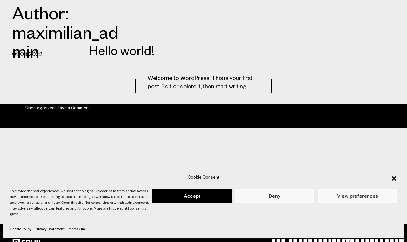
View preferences (357, 196)
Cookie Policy (20, 229)
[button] (394, 178)
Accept (192, 196)
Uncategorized (40, 108)
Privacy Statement (50, 229)
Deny (275, 196)
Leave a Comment (72, 108)
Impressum (76, 229)
